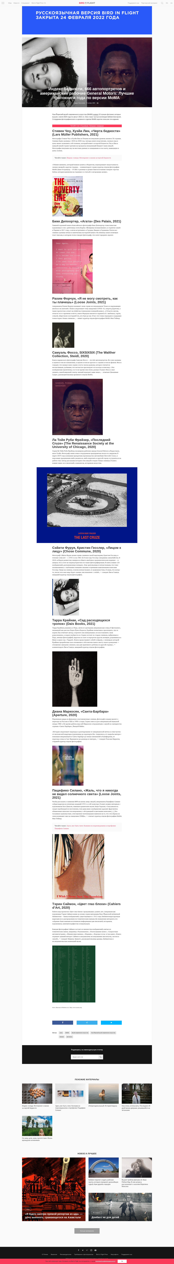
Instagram (100, 126)
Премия (62, 1036)
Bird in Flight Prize (102, 1254)
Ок (122, 1261)
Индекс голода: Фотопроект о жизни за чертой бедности (89, 158)
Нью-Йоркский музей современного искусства (103, 1032)
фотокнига (69, 1036)
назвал (95, 114)
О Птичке (45, 1254)
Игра (9, 3)
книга (61, 1032)
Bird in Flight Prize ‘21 (39, 3)
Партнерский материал (149, 3)
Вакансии (54, 1254)
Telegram (92, 126)
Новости (16, 3)
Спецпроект (25, 3)
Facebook (84, 126)
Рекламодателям (65, 1254)
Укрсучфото (114, 1254)
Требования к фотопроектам (83, 1254)
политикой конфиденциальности (105, 1261)
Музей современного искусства (80, 1032)
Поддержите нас (133, 3)
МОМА (67, 1032)
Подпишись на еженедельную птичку (87, 1050)
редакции (105, 1258)
